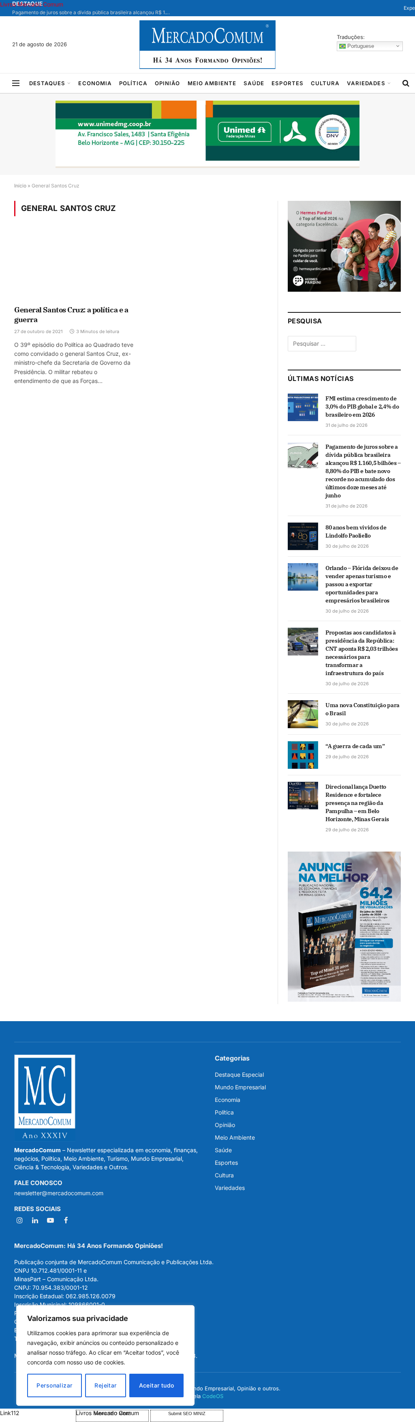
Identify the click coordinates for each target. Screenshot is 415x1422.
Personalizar (54, 1385)
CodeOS (212, 1396)
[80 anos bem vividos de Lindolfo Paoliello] (303, 536)
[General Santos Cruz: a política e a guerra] (73, 265)
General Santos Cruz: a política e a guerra (71, 314)
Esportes (287, 83)
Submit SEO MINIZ (186, 1413)
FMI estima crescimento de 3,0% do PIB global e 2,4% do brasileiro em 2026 (362, 406)
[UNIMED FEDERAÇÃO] (207, 134)
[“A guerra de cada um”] (303, 755)
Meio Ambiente (212, 83)
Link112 (9, 1412)
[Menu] (15, 83)
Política (133, 83)
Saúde (254, 83)
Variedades (366, 83)
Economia (94, 83)
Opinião (167, 83)
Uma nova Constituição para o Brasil (362, 709)
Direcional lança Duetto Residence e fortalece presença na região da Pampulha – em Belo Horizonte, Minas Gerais (357, 803)
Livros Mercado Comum (31, 4)
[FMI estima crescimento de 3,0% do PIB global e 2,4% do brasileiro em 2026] (303, 407)
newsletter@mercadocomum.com (58, 1193)
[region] (105, 1355)
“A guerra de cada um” (355, 746)
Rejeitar (105, 1385)
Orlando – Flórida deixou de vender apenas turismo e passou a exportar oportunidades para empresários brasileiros (361, 584)
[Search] (406, 83)
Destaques (47, 83)
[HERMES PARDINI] (344, 289)
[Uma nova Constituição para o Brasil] (303, 714)
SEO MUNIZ (37, 1412)
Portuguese (360, 46)
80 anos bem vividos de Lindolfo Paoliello (355, 531)
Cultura (325, 83)
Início (20, 186)
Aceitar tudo (156, 1385)
